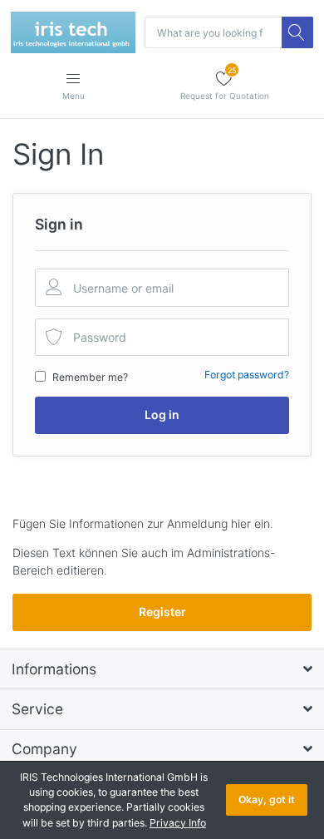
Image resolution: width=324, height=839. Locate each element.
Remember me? (90, 377)
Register (162, 612)
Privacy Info (178, 823)
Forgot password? (246, 374)
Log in (162, 414)
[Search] (297, 32)
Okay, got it (266, 799)
